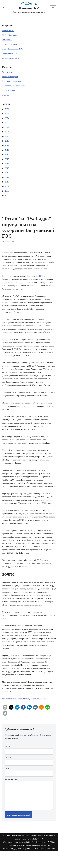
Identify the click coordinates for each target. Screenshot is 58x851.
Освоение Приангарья (11, 44)
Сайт (7, 768)
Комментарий (11, 779)
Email (8, 757)
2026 (7, 109)
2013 (7, 168)
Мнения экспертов (10, 76)
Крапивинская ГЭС (10, 57)
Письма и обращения (11, 81)
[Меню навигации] (53, 7)
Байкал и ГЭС (8, 30)
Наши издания (8, 90)
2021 (7, 131)
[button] (5, 707)
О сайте (5, 94)
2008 (7, 190)
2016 (7, 154)
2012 (7, 172)
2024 (7, 118)
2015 (7, 159)
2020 (7, 136)
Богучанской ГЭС (35, 276)
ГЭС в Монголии (9, 35)
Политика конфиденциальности (36, 845)
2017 (7, 150)
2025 (7, 113)
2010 (7, 181)
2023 (7, 122)
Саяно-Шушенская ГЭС (12, 48)
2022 (7, 127)
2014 (7, 163)
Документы (7, 72)
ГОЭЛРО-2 (7, 39)
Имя (7, 746)
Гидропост (26, 848)
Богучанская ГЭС (10, 53)
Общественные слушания (13, 85)
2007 (7, 195)
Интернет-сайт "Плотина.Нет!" (29, 835)
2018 (7, 145)
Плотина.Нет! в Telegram (44, 848)
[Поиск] (4, 8)
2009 (7, 186)
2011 (7, 177)
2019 (7, 140)
